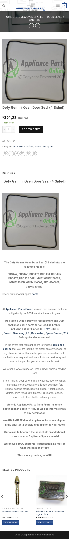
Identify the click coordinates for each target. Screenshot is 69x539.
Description (8, 173)
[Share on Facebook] (11, 153)
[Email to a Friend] (22, 153)
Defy (47, 329)
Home (8, 16)
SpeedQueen (53, 333)
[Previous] (2, 503)
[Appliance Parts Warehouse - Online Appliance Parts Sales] (30, 5)
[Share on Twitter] (17, 153)
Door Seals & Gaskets (23, 146)
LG (27, 333)
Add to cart (31, 129)
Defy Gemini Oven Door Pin (15, 511)
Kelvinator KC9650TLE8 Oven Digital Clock (50, 513)
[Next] (66, 503)
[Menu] (58, 6)
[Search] (3, 6)
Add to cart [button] (11, 523)
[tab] (34, 173)
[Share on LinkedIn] (34, 153)
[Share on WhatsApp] (5, 153)
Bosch (7, 333)
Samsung (18, 333)
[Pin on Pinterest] (28, 153)
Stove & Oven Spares (29, 16)
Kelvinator (37, 333)
